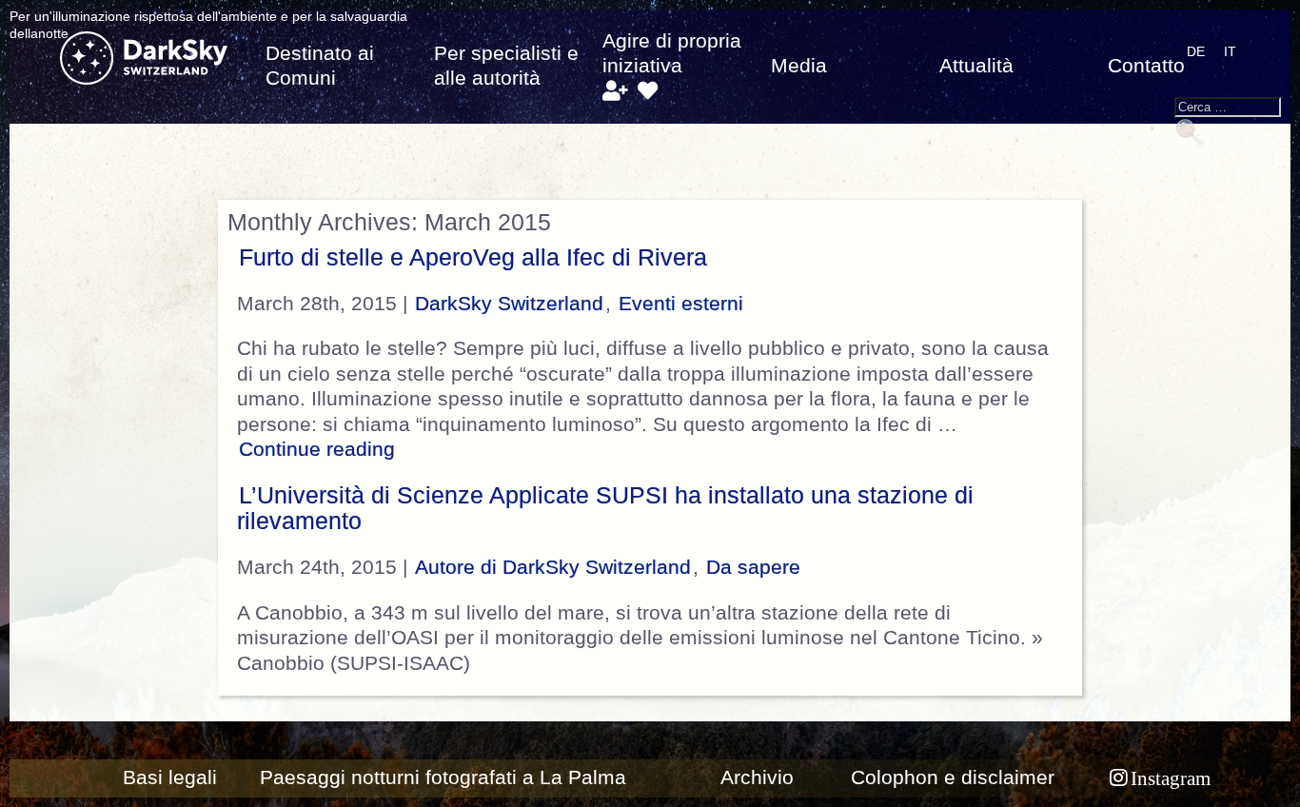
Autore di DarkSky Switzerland (553, 567)
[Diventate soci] (614, 91)
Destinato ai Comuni (320, 65)
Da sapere (753, 567)
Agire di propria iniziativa (671, 53)
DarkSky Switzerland (509, 303)
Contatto (1146, 65)
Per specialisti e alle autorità (506, 65)
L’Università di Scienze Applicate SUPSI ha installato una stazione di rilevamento (605, 508)
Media (799, 65)
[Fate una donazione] (648, 91)
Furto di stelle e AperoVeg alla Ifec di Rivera (473, 257)
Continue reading (319, 449)
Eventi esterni (681, 303)
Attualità (976, 65)
